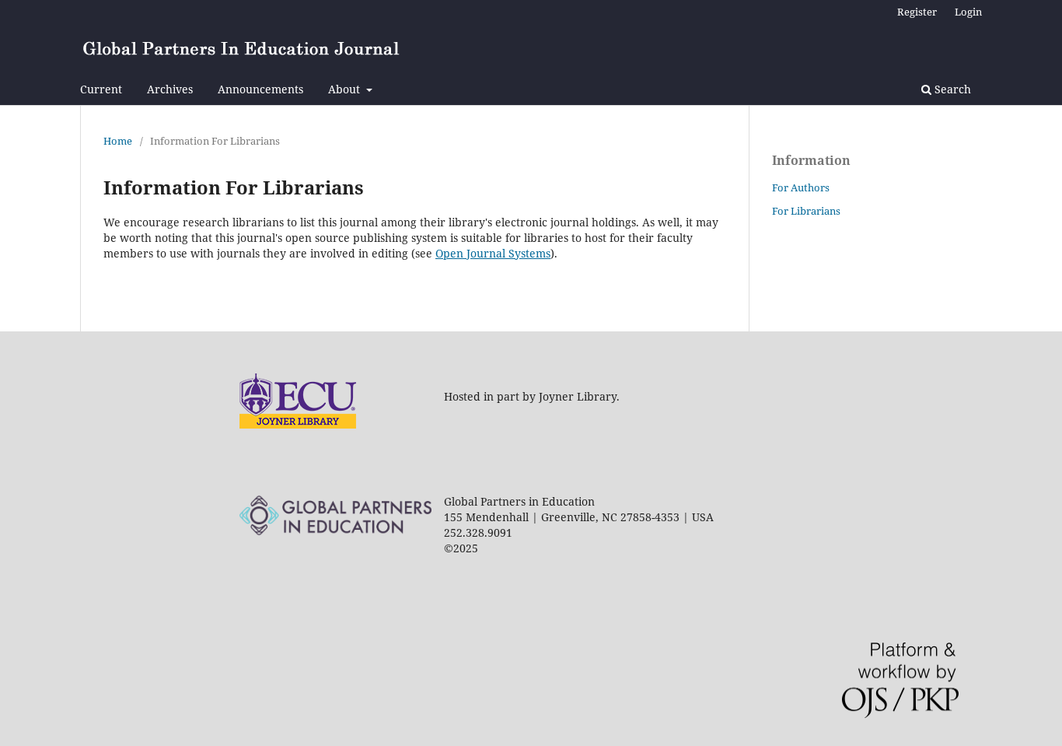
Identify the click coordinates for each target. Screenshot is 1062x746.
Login (968, 12)
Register (917, 12)
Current (101, 89)
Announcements (260, 89)
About (345, 89)
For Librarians (806, 211)
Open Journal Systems (492, 253)
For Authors (801, 187)
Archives (170, 89)
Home (117, 141)
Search (951, 89)
